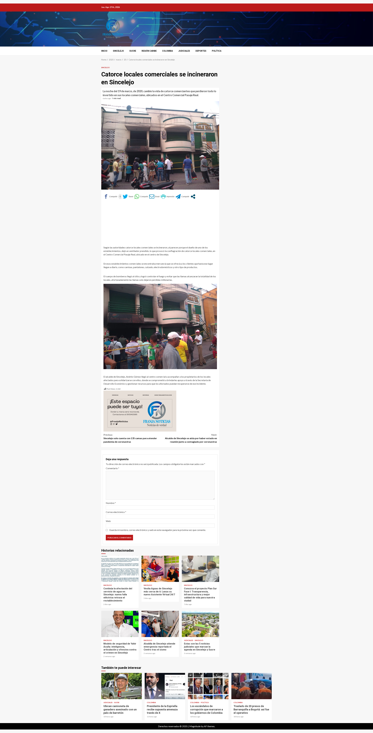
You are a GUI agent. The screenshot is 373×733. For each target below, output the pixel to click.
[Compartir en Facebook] (110, 196)
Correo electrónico (116, 512)
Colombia (167, 51)
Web (108, 521)
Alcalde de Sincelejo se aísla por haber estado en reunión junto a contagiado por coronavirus (191, 438)
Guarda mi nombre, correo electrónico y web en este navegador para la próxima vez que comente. (157, 530)
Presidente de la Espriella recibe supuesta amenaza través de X (165, 686)
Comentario (112, 468)
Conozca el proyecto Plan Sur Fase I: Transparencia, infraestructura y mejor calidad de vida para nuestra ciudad (200, 569)
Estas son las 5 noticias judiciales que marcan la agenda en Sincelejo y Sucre (200, 624)
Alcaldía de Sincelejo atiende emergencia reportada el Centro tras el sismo (160, 624)
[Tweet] (128, 196)
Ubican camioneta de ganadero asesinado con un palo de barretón (121, 686)
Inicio (104, 51)
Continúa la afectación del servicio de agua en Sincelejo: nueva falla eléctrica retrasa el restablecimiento (120, 569)
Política (216, 51)
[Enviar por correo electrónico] (154, 196)
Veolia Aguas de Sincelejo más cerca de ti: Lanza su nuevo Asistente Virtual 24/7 (160, 569)
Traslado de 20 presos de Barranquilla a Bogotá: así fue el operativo (251, 686)
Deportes (201, 51)
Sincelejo (118, 51)
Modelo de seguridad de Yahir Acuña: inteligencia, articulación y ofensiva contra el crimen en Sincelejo (120, 624)
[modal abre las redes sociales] (193, 196)
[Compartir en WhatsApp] (141, 196)
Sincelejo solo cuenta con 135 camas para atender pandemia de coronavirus (130, 438)
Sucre (132, 51)
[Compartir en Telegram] (182, 196)
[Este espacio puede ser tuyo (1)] (139, 410)
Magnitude (194, 726)
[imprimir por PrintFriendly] (167, 196)
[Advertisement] (160, 223)
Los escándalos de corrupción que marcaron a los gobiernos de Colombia (208, 686)
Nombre (111, 503)
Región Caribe (149, 51)
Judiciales (184, 51)
